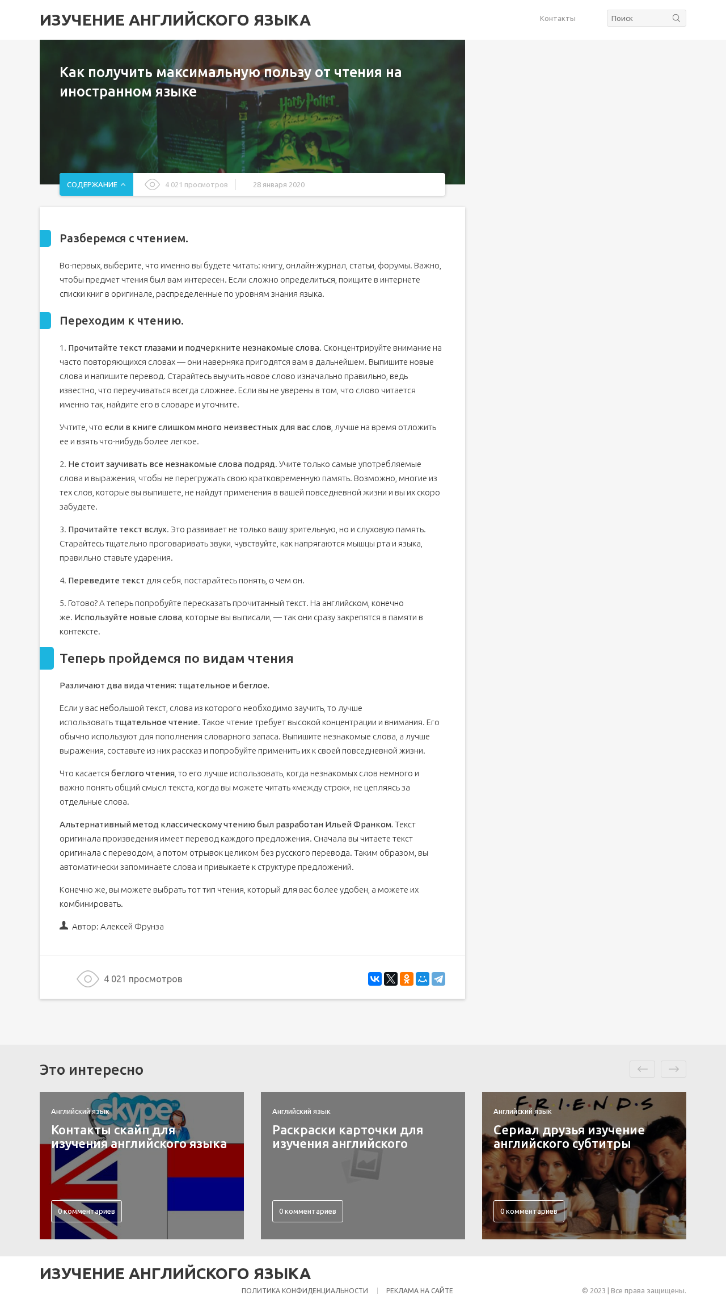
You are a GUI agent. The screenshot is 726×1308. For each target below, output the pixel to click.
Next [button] (673, 1069)
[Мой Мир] (422, 979)
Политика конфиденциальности (305, 1290)
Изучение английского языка (175, 19)
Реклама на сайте (419, 1290)
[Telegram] (438, 979)
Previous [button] (642, 1069)
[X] (391, 979)
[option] (142, 1165)
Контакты (558, 18)
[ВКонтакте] (375, 979)
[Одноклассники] (406, 979)
